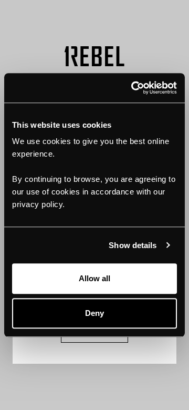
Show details (132, 245)
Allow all (95, 278)
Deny (94, 313)
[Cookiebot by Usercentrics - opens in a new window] (133, 88)
